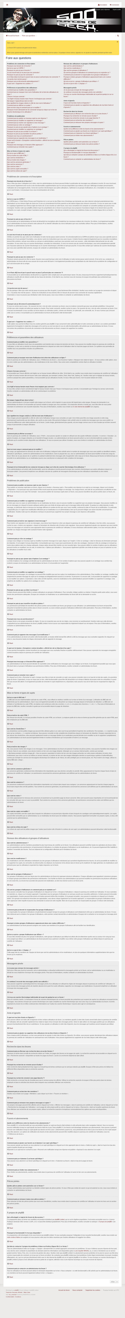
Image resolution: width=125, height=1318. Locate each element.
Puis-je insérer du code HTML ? (17, 155)
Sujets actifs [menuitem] (117, 9)
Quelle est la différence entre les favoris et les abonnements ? (84, 129)
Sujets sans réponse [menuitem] (103, 9)
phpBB (16, 1290)
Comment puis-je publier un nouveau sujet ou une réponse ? (27, 118)
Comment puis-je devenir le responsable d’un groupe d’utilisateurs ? (86, 75)
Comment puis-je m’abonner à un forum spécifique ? (81, 133)
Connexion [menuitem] (115, 5)
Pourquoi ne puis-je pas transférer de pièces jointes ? (24, 134)
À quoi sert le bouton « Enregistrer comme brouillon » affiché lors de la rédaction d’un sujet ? (33, 141)
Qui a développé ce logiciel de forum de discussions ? (81, 150)
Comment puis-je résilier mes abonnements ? (79, 135)
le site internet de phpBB (81, 407)
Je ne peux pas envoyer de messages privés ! (79, 90)
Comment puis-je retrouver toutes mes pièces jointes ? (82, 144)
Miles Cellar (27, 1292)
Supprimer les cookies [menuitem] (92, 1290)
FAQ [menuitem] (5, 31)
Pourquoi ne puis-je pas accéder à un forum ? (22, 131)
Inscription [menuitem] (103, 5)
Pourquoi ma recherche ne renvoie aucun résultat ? (81, 116)
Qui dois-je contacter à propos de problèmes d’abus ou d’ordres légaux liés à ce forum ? (90, 156)
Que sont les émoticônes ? (16, 158)
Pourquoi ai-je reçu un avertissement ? (20, 136)
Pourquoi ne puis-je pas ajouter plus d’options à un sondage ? (27, 127)
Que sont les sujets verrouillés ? (17, 169)
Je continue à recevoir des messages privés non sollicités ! (83, 92)
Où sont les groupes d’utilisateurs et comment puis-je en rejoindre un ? (87, 72)
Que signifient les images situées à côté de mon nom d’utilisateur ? (29, 103)
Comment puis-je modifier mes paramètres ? (21, 90)
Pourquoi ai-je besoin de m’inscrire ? (19, 66)
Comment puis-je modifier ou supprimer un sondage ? (25, 129)
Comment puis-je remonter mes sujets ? (20, 147)
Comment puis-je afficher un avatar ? (19, 105)
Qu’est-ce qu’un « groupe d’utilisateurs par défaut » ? (81, 81)
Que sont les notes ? (14, 166)
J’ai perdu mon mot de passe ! (17, 79)
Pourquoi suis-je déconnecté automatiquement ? (23, 81)
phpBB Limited (60, 1219)
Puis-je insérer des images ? (16, 160)
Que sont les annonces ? (15, 164)
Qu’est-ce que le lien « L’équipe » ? (75, 83)
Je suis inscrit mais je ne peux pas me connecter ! (23, 72)
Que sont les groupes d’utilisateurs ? (76, 70)
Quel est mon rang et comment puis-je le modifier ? (24, 107)
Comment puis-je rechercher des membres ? (78, 120)
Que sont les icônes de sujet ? (17, 171)
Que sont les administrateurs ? (74, 66)
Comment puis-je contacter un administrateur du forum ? (82, 159)
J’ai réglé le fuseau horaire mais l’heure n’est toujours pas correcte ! (29, 99)
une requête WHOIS (82, 1251)
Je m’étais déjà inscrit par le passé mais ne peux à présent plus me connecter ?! (33, 77)
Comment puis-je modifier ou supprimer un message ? (25, 120)
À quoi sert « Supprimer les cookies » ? (20, 83)
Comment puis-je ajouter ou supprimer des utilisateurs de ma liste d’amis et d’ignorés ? (88, 106)
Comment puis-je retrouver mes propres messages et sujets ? (84, 122)
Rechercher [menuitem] (14, 31)
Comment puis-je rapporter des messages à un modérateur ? (27, 138)
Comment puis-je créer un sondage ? (19, 125)
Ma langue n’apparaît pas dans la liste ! (20, 101)
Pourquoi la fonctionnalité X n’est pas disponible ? (80, 152)
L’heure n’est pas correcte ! (16, 96)
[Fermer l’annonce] (117, 42)
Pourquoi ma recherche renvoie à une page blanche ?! (82, 118)
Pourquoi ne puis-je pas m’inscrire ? (19, 70)
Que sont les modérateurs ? (73, 68)
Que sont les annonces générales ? (19, 162)
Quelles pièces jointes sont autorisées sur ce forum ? (81, 142)
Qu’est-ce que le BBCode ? (16, 153)
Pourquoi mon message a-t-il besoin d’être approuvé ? (25, 145)
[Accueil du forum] (62, 20)
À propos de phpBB (105, 1222)
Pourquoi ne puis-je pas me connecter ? (20, 75)
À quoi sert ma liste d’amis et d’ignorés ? (77, 103)
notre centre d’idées (13, 1237)
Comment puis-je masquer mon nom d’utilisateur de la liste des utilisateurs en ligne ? (32, 93)
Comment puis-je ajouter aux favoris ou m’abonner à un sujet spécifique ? (88, 131)
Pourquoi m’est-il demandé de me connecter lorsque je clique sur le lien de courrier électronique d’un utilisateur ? (32, 111)
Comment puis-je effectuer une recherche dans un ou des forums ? (86, 114)
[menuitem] (118, 36)
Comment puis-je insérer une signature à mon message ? (26, 123)
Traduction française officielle (14, 1292)
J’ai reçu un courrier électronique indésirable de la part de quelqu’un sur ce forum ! (88, 95)
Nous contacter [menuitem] (78, 1290)
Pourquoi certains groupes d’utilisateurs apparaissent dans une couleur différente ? (87, 78)
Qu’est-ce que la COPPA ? (16, 68)
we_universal (12, 1294)
